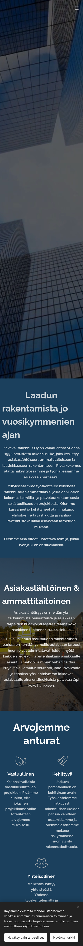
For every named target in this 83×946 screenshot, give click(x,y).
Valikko (76, 8)
